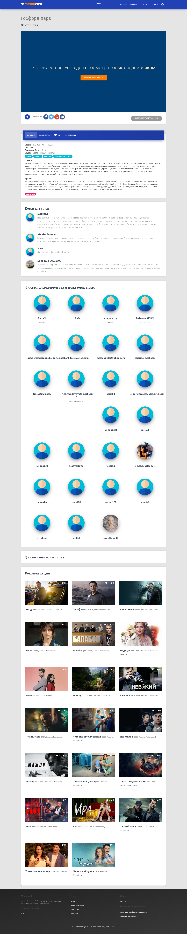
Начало (123, 4)
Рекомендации (70, 135)
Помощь (74, 913)
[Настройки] (163, 4)
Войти (155, 4)
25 (57, 135)
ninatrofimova (46, 234)
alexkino (42, 213)
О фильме (31, 135)
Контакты (75, 909)
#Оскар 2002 (30, 194)
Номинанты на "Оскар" (63, 156)
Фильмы (134, 4)
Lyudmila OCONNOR (49, 260)
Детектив (47, 156)
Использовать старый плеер (146, 118)
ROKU (23, 914)
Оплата (123, 902)
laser (40, 248)
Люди (145, 4)
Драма (28, 156)
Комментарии (44, 135)
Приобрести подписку (93, 77)
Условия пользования (129, 916)
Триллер (38, 156)
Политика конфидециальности (133, 912)
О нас (73, 902)
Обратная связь (77, 906)
